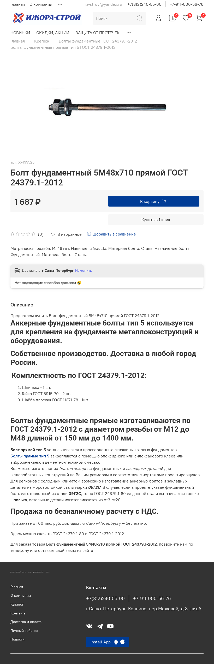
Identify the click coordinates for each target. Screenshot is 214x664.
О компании (40, 4)
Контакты (18, 613)
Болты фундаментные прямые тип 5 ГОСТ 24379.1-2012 (63, 47)
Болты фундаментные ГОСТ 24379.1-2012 (98, 41)
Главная (17, 4)
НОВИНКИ (20, 32)
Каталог (17, 604)
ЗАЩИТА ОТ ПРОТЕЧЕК (97, 32)
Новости (17, 639)
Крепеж (41, 41)
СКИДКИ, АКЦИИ (52, 32)
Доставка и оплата (25, 621)
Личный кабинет (24, 630)
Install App (102, 641)
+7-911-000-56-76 (187, 4)
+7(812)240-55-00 (144, 4)
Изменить (83, 270)
